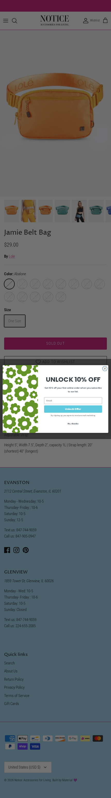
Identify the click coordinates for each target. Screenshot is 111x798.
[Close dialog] (104, 368)
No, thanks (73, 423)
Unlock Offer (73, 409)
